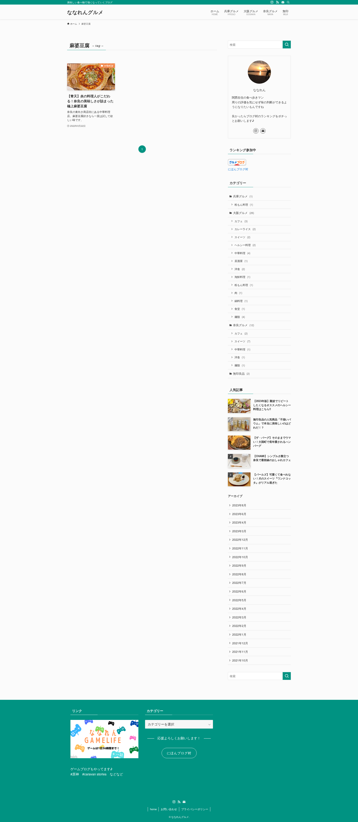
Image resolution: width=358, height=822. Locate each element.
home (153, 809)
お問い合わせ (169, 809)
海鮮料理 (242, 277)
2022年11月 (240, 548)
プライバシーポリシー (194, 809)
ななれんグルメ (85, 12)
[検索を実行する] (287, 44)
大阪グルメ (243, 213)
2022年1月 (239, 634)
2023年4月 (239, 522)
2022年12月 (240, 539)
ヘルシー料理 (245, 245)
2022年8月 (239, 574)
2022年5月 (239, 600)
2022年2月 (239, 626)
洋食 (240, 269)
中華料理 (242, 253)
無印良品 (241, 373)
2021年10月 (240, 660)
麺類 (240, 317)
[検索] (288, 2)
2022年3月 (239, 617)
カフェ (241, 221)
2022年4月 (239, 608)
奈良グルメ (243, 325)
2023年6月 (239, 514)
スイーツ (242, 237)
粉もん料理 (244, 204)
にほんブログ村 (238, 169)
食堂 (240, 309)
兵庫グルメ (243, 196)
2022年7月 (239, 583)
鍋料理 (241, 301)
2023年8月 (239, 505)
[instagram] (272, 2)
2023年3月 (239, 531)
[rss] (277, 2)
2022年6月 (239, 591)
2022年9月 (239, 565)
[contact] (282, 2)
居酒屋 (241, 261)
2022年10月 (240, 557)
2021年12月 (240, 643)
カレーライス (245, 229)
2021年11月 (240, 651)
